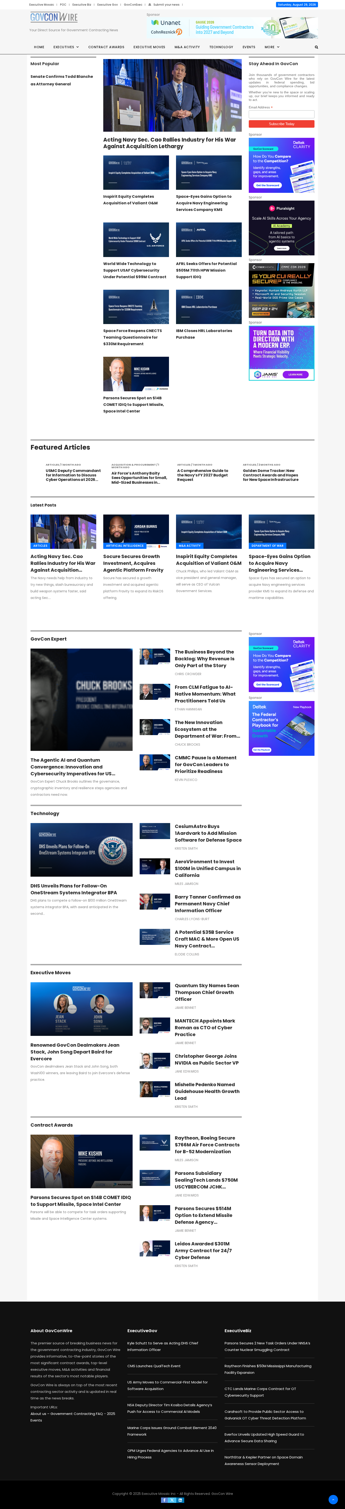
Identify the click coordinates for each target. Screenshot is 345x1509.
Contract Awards (106, 47)
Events (249, 47)
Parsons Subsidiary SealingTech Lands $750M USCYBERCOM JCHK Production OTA (206, 1183)
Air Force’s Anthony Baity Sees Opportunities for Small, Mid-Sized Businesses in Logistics (74, 480)
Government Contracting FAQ (77, 1413)
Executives (64, 47)
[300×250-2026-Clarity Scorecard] (281, 165)
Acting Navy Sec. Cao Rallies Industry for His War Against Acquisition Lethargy (169, 143)
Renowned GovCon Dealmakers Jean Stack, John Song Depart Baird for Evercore (75, 1052)
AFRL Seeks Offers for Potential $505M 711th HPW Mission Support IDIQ (206, 270)
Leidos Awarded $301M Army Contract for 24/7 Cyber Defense (203, 1250)
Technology (221, 47)
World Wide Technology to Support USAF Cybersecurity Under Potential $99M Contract (134, 270)
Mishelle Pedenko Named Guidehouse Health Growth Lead (207, 1091)
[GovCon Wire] (54, 18)
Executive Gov (107, 5)
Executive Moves (149, 47)
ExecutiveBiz (238, 1331)
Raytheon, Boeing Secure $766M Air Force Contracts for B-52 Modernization (207, 1145)
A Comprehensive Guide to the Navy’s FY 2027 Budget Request (137, 475)
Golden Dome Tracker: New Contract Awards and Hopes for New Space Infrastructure (205, 475)
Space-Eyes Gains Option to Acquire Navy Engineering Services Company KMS (204, 203)
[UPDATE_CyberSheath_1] (281, 290)
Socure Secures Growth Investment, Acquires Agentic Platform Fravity (133, 563)
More (270, 47)
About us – (40, 1413)
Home (39, 47)
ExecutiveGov (142, 1331)
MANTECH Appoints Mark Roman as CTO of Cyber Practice (205, 1028)
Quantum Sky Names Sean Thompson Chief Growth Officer (207, 992)
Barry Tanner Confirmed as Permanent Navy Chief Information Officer (208, 904)
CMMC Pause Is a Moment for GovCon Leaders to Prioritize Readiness (206, 764)
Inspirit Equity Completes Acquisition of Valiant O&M (209, 559)
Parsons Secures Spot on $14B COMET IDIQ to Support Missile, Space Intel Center (133, 404)
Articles (40, 546)
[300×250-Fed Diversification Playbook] (281, 728)
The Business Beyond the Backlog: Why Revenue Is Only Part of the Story (204, 659)
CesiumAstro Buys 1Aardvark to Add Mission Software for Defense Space (208, 833)
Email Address (261, 107)
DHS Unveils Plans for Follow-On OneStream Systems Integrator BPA (74, 889)
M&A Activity (187, 47)
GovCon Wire (222, 1493)
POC (63, 5)
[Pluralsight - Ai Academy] (281, 228)
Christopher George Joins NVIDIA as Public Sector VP (207, 1059)
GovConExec (133, 5)
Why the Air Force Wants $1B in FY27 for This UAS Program (270, 473)
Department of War (268, 546)
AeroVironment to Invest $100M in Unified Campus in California (208, 868)
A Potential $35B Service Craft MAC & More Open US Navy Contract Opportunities (207, 942)
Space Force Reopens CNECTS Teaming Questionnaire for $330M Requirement (132, 337)
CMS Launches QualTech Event (154, 1365)
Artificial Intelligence (125, 546)
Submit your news (166, 5)
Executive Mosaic (41, 5)
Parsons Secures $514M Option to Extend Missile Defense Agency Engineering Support (203, 1218)
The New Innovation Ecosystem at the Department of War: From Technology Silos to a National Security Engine (206, 736)
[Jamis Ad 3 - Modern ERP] (281, 353)
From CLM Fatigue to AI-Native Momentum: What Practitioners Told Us (205, 694)
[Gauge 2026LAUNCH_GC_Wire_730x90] (232, 28)
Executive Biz (82, 5)
